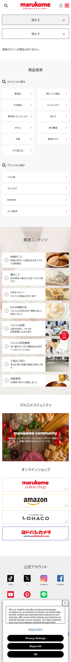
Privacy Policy (35, 629)
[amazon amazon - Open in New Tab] (35, 500)
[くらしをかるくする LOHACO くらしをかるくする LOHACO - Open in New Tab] (35, 517)
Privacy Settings (35, 638)
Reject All (35, 646)
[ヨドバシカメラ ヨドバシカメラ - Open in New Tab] (35, 533)
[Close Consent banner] (65, 603)
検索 (6, 5)
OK (36, 654)
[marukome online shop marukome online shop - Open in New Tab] (35, 484)
